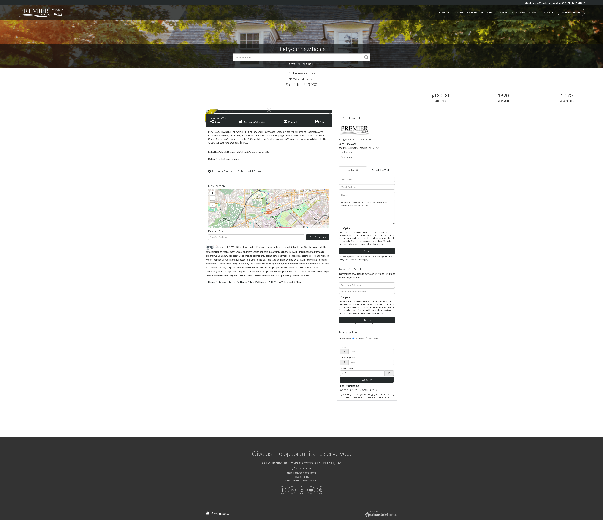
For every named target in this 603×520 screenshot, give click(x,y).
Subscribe (367, 319)
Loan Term (345, 338)
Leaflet (300, 227)
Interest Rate (347, 368)
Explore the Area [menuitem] (464, 12)
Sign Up (575, 12)
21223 (272, 281)
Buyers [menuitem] (485, 12)
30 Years (359, 338)
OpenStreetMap (312, 227)
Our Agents (346, 156)
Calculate (367, 379)
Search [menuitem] (443, 12)
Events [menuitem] (548, 12)
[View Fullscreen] (212, 205)
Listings (222, 281)
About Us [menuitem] (517, 12)
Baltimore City (244, 281)
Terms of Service (355, 259)
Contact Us (346, 151)
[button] (366, 57)
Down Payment (348, 357)
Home (211, 281)
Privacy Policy (377, 244)
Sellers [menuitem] (501, 12)
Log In (566, 12)
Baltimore (260, 281)
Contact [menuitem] (534, 12)
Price (343, 347)
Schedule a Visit (380, 169)
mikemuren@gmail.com (539, 2)
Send (367, 250)
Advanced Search (301, 63)
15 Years (373, 338)
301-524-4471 (562, 2)
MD (231, 281)
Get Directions (318, 237)
